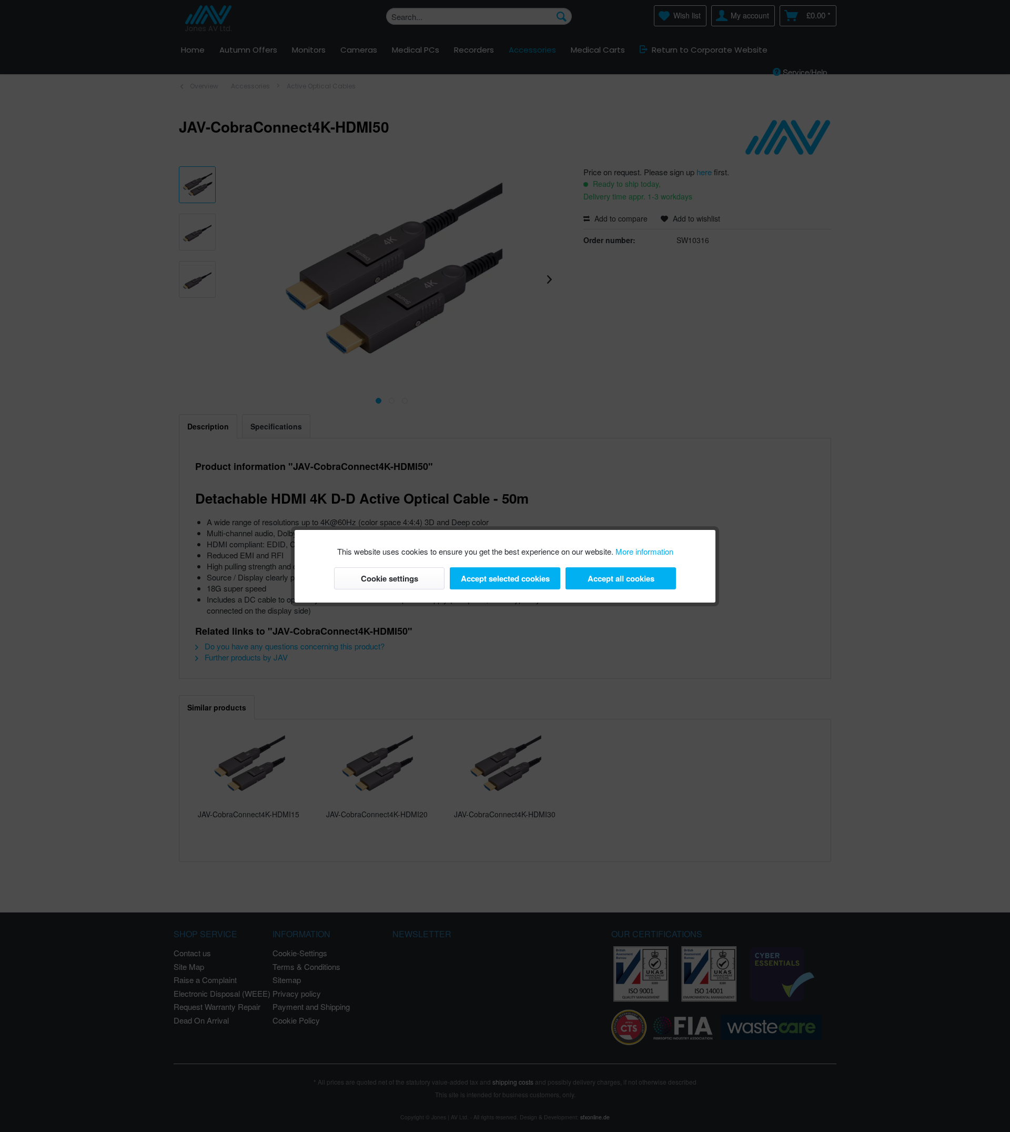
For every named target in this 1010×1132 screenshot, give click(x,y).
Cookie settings (389, 578)
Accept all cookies (621, 578)
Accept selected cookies (505, 578)
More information (644, 551)
